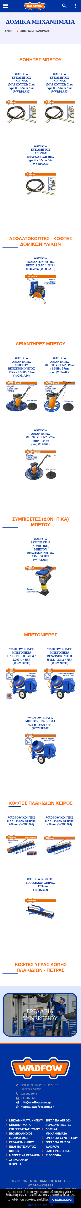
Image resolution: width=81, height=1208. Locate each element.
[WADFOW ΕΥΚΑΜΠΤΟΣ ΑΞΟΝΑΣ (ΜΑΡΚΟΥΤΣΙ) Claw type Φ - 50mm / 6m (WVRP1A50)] (59, 112)
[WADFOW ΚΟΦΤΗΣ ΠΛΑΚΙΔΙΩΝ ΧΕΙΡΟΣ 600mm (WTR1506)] (21, 845)
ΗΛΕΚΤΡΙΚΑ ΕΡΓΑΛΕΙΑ (24, 1155)
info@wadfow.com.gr (36, 1102)
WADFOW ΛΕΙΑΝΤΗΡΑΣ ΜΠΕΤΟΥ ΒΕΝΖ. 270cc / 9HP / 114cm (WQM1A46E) (41, 437)
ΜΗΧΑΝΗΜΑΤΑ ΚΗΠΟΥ (25, 1120)
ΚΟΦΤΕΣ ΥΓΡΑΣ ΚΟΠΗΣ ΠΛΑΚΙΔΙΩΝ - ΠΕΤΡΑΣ (40, 967)
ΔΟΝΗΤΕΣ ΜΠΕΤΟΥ (40, 59)
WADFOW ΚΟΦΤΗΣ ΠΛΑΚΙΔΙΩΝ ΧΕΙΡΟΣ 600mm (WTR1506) (21, 821)
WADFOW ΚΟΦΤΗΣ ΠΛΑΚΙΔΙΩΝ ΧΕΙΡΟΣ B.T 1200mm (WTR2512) (40, 884)
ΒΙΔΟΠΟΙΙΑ (53, 1155)
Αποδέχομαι (62, 1199)
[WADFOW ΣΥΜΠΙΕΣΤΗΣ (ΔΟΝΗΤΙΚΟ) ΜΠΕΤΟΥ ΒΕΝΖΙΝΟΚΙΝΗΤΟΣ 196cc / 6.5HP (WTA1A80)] (40, 581)
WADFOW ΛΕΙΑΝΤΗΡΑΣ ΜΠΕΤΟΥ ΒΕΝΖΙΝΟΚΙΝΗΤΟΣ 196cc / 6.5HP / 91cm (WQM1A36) (21, 367)
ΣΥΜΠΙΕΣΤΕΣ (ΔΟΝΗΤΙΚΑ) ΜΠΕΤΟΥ (40, 521)
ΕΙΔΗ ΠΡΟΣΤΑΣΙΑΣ (58, 1151)
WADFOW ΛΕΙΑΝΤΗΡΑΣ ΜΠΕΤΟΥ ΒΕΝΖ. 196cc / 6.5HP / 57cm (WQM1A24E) (59, 365)
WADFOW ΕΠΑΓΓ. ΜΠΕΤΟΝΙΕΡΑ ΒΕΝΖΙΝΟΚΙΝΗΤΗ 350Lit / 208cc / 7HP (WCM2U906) (59, 656)
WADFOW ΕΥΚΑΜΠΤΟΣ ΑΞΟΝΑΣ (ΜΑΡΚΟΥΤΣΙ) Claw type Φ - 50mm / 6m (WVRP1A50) (59, 83)
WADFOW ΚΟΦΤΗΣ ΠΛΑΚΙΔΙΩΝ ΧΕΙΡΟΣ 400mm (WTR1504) (59, 821)
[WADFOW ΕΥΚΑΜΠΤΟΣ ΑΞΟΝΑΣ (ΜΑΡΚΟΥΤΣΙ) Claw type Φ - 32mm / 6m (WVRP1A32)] (21, 112)
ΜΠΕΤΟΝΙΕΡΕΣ (40, 634)
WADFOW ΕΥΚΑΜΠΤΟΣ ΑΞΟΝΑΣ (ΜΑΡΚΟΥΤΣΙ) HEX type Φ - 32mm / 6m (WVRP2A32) (40, 155)
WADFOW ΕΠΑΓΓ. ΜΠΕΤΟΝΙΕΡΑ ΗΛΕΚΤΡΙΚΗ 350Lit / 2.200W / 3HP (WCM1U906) (21, 656)
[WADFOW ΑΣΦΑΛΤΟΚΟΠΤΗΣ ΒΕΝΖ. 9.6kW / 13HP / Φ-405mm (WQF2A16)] (40, 289)
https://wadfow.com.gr (37, 1107)
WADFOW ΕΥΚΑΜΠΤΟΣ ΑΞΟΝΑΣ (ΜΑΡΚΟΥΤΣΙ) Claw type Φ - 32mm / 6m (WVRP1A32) (21, 83)
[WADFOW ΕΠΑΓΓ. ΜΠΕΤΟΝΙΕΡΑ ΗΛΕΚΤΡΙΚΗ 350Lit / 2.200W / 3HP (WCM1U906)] (21, 684)
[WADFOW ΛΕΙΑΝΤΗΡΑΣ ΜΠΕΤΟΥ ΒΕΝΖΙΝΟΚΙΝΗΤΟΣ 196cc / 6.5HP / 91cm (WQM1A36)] (21, 396)
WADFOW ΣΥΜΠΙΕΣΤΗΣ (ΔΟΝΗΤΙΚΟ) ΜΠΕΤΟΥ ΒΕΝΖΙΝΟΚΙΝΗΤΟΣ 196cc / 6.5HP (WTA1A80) (40, 549)
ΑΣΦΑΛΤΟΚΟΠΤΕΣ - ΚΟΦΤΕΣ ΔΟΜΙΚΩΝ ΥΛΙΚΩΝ (40, 241)
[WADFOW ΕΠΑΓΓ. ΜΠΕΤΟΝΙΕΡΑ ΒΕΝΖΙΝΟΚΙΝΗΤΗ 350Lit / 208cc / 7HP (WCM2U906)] (59, 684)
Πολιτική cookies (40, 1205)
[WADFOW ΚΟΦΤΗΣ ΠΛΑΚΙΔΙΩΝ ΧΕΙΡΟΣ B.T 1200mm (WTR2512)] (40, 910)
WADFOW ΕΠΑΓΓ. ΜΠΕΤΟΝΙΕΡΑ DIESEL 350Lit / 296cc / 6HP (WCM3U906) (40, 723)
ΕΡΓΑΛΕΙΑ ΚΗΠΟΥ (21, 1142)
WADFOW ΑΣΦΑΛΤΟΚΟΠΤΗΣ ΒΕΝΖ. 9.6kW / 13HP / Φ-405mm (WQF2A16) (40, 263)
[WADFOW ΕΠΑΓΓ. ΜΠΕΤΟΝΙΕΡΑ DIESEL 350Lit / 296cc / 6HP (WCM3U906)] (40, 749)
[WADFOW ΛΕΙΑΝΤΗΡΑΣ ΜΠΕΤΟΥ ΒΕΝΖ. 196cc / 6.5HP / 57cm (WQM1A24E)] (59, 396)
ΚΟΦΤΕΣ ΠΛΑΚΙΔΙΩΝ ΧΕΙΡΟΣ (40, 803)
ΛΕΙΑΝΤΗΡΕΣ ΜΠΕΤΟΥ (40, 343)
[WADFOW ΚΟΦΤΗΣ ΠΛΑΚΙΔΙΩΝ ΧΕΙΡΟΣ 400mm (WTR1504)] (59, 845)
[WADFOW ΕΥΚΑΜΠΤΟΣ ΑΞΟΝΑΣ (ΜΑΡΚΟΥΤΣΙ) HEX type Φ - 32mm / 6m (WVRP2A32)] (40, 184)
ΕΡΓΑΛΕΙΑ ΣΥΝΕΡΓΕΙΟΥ (61, 1138)
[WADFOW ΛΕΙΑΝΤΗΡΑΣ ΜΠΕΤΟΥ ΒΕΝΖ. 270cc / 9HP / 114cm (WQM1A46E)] (40, 465)
